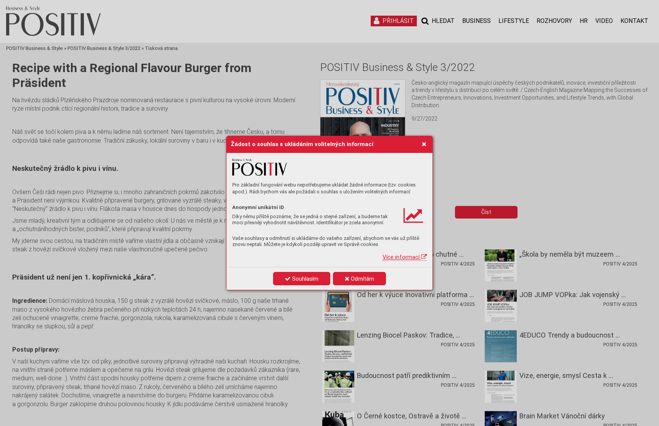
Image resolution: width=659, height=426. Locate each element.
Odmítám (361, 278)
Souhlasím (304, 278)
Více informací (402, 257)
